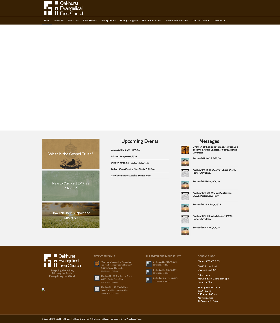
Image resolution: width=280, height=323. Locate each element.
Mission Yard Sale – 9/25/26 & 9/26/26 (130, 162)
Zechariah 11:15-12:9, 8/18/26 (206, 181)
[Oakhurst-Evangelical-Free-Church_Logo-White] (64, 8)
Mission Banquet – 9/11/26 (124, 156)
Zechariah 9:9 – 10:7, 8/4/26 (206, 227)
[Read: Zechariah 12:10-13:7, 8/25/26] (149, 264)
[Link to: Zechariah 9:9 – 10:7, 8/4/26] (185, 231)
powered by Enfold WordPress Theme (126, 319)
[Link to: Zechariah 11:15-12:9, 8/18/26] (185, 185)
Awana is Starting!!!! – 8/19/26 (125, 150)
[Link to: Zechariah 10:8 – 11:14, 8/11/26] (185, 208)
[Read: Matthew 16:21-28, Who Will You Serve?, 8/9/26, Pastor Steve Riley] (97, 289)
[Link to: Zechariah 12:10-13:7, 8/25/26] (185, 162)
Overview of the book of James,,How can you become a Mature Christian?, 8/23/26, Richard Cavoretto (215, 149)
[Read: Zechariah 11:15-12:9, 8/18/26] (149, 272)
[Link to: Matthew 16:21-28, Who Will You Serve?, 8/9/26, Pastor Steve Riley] (185, 196)
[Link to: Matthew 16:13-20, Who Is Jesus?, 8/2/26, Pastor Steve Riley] (185, 219)
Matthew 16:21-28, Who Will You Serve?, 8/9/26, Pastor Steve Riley (212, 194)
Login (107, 319)
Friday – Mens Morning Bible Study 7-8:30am (133, 169)
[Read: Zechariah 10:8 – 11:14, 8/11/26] (149, 280)
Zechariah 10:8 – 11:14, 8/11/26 (207, 204)
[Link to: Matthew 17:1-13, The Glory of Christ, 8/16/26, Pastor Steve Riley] (185, 173)
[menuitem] (47, 20)
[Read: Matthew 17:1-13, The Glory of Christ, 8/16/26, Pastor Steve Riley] (97, 278)
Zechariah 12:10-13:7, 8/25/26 (207, 158)
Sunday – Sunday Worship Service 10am (131, 175)
